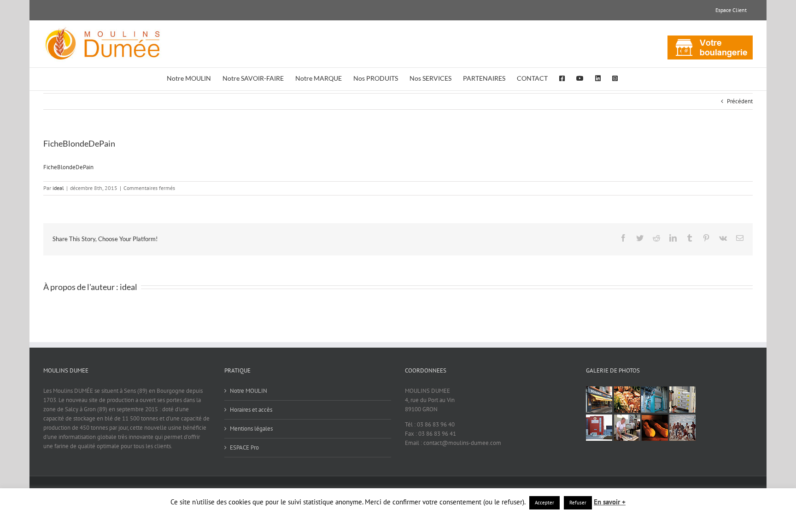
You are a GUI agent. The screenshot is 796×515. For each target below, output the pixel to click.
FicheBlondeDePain (68, 167)
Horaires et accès (251, 410)
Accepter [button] (544, 502)
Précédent (740, 101)
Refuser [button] (577, 502)
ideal (58, 187)
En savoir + (610, 501)
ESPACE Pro (244, 447)
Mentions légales (251, 428)
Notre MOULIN (248, 391)
